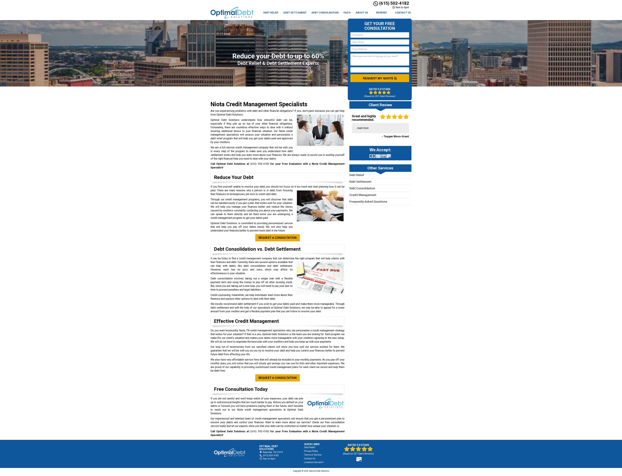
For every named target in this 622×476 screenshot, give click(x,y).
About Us (362, 12)
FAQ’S (347, 12)
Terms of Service (313, 454)
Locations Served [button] (313, 462)
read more (363, 128)
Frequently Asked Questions (368, 201)
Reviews (381, 12)
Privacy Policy (311, 451)
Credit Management (362, 195)
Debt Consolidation (325, 12)
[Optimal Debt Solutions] (230, 452)
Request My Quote (378, 78)
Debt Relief (270, 12)
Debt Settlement (295, 12)
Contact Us (403, 12)
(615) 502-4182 (393, 3)
